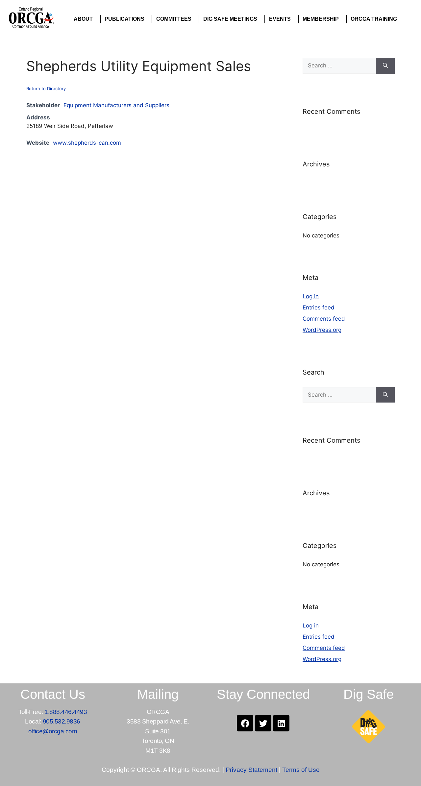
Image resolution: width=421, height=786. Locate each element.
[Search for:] (339, 66)
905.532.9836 (61, 721)
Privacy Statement (251, 769)
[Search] (385, 66)
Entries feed (318, 307)
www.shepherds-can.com (87, 142)
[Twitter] (263, 723)
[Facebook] (245, 723)
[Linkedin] (281, 723)
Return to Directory (46, 88)
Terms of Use (301, 769)
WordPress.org (322, 330)
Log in (311, 296)
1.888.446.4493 (65, 711)
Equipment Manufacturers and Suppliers (116, 105)
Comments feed (324, 318)
